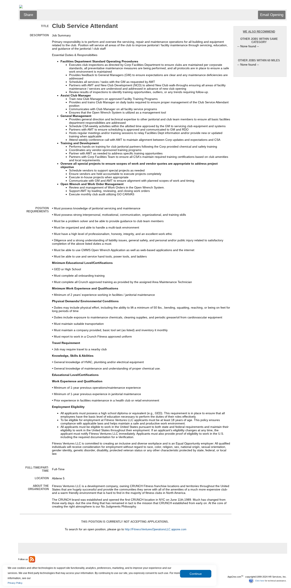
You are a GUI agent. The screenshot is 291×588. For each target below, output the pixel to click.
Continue (196, 573)
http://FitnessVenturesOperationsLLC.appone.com (155, 529)
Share (28, 15)
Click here (259, 580)
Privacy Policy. (15, 583)
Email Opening (271, 15)
